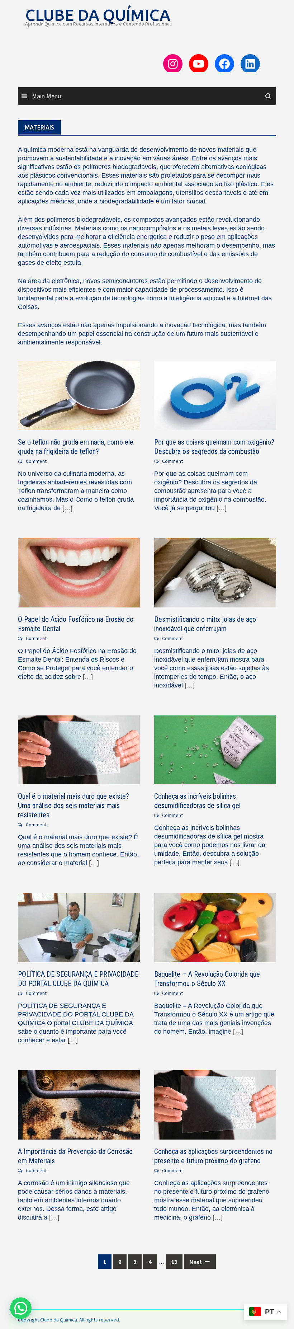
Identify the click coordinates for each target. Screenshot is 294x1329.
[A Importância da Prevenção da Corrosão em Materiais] (79, 1104)
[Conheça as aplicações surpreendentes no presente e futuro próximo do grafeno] (215, 1104)
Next (196, 1261)
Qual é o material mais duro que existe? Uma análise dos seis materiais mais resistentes (73, 805)
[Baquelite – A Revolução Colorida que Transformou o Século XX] (215, 927)
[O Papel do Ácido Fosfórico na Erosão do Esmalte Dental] (79, 572)
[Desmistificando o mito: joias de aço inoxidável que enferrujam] (215, 572)
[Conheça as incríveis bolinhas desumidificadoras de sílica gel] (215, 749)
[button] (21, 1308)
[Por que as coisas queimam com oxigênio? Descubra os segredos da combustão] (215, 395)
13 (174, 1261)
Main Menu (45, 96)
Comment (36, 461)
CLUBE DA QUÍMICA (97, 15)
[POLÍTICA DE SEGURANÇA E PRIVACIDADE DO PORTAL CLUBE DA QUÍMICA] (79, 927)
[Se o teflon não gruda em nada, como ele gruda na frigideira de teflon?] (79, 395)
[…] (66, 508)
